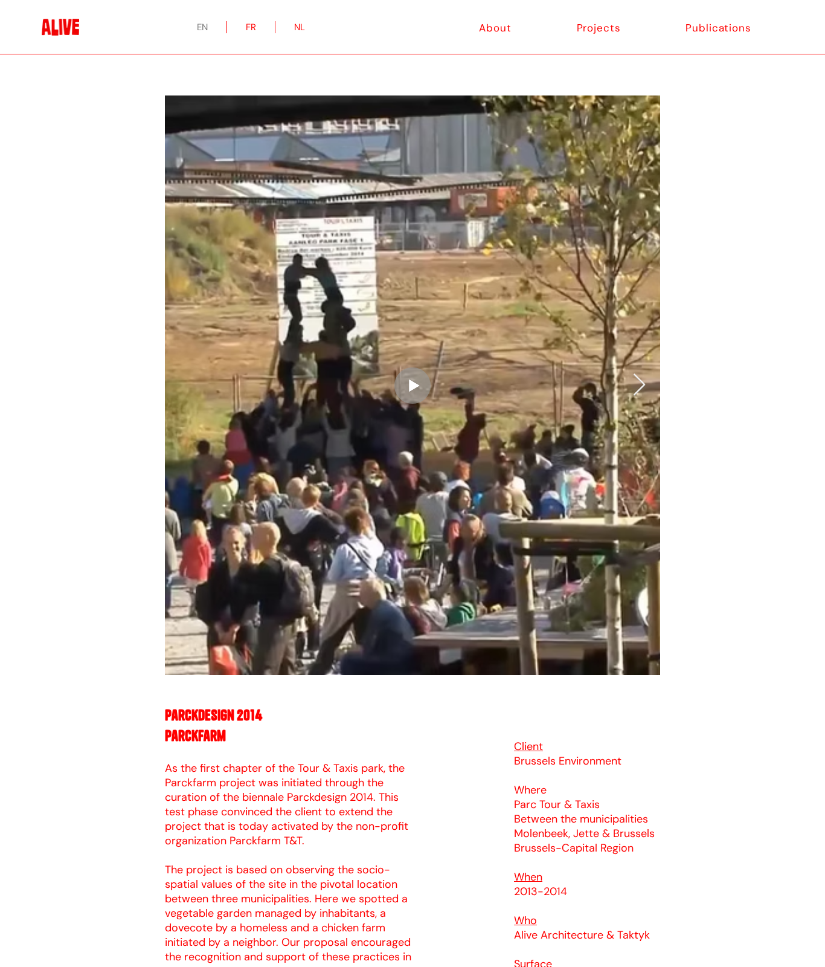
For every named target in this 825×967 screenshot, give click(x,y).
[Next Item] (639, 385)
